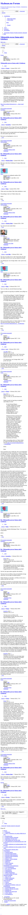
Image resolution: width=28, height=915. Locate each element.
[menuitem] (11, 18)
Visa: (3, 812)
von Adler (3, 235)
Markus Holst (4, 142)
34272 (8, 176)
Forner (2, 55)
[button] (5, 52)
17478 (8, 144)
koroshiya (3, 109)
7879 (8, 112)
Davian (2, 782)
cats (1, 334)
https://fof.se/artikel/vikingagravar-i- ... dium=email (12, 104)
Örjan (2, 372)
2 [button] (3, 51)
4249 (8, 238)
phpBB (8, 904)
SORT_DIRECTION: (7, 813)
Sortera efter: (15, 812)
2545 (8, 337)
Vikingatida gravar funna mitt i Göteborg (13, 63)
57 (7, 57)
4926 (8, 785)
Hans (2, 174)
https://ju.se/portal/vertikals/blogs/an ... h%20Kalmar (12, 323)
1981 (8, 375)
